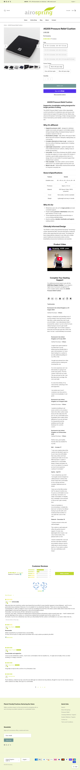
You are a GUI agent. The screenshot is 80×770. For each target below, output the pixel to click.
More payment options (60, 94)
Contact (54, 20)
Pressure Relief (65, 712)
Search (63, 707)
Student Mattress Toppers (68, 717)
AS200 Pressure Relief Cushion (15, 25)
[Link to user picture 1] (9, 640)
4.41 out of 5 (19, 572)
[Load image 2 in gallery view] (22, 45)
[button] (47, 39)
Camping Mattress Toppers (68, 714)
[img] (8, 599)
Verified (40, 591)
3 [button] (40, 687)
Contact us (64, 719)
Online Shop (33, 20)
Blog (41, 20)
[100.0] (36, 585)
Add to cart (60, 85)
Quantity (45, 76)
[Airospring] (40, 10)
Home (25, 20)
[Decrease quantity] (45, 79)
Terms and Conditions (67, 722)
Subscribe (8, 740)
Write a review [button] (64, 573)
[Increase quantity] (51, 79)
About (47, 20)
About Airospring (65, 710)
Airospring (48, 36)
